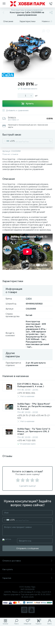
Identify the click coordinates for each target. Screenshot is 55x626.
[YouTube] (31, 610)
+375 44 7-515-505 (26, 440)
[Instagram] (24, 610)
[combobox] (9, 141)
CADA (29, 298)
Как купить (7, 569)
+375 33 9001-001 (26, 393)
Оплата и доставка (11, 560)
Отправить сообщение (27, 548)
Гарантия (6, 578)
